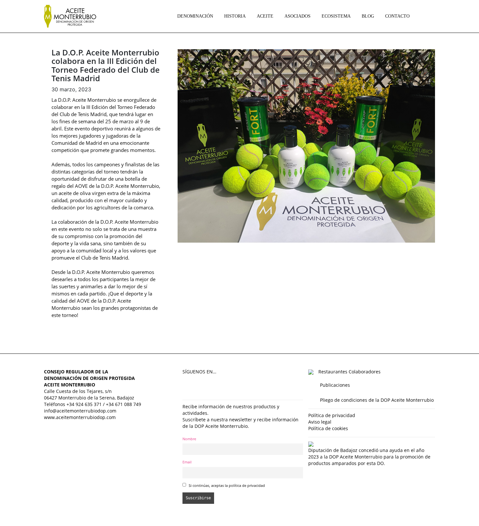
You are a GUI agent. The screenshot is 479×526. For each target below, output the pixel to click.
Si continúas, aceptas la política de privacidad (227, 485)
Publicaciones (335, 385)
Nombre (189, 438)
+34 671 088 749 (123, 404)
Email (187, 461)
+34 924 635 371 (84, 404)
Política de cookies (328, 428)
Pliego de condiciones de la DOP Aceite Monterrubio (377, 400)
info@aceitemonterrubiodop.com (80, 411)
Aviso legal (319, 422)
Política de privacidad (331, 415)
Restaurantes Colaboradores (349, 371)
